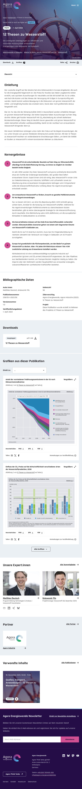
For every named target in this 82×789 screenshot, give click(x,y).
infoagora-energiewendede (44, 775)
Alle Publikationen (69, 663)
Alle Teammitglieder (68, 565)
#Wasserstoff (62, 52)
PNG (19, 449)
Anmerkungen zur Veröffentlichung (61, 455)
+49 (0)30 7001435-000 (45, 772)
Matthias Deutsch (11, 598)
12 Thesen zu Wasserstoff (25, 385)
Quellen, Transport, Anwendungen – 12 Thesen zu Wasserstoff (21, 683)
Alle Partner (71, 624)
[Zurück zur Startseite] (12, 5)
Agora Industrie (9, 648)
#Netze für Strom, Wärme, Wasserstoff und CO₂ (40, 52)
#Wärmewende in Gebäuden (12, 52)
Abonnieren (69, 739)
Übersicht (8, 74)
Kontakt (13, 782)
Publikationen (12, 17)
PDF (38, 449)
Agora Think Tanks (13, 774)
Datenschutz (32, 782)
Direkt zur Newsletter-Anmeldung (62, 716)
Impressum (22, 782)
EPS (29, 449)
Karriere (5, 782)
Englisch (31, 22)
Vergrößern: (68, 379)
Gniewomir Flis (49, 598)
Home (5, 17)
